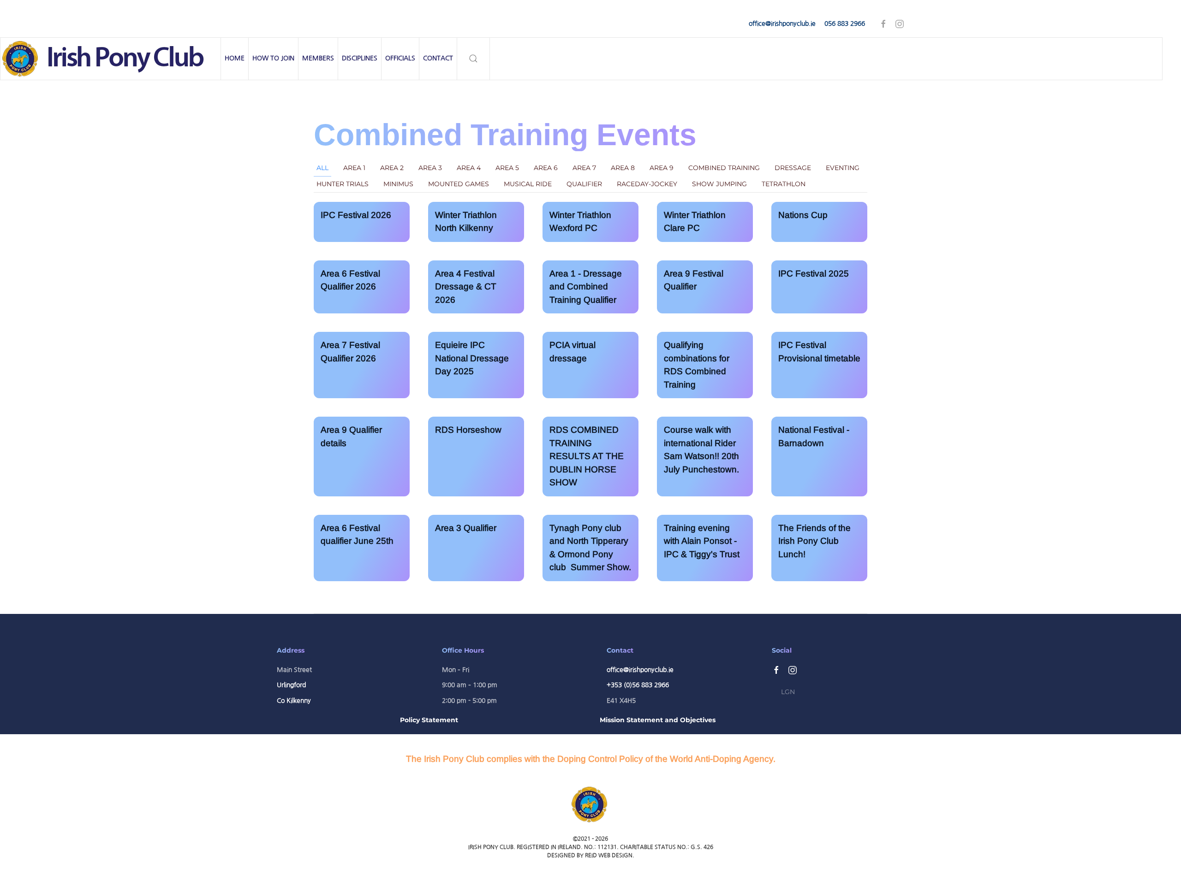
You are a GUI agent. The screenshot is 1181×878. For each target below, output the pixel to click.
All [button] (322, 168)
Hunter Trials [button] (342, 184)
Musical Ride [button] (528, 184)
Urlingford (291, 685)
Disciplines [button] (359, 58)
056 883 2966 (844, 23)
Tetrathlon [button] (783, 184)
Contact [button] (438, 58)
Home (235, 58)
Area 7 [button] (584, 168)
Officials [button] (400, 58)
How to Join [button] (273, 58)
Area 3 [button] (430, 168)
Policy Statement (429, 720)
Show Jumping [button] (719, 184)
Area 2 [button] (392, 168)
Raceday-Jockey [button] (647, 184)
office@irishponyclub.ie (782, 23)
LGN (788, 692)
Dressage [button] (793, 168)
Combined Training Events (505, 135)
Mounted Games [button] (458, 184)
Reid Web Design (608, 855)
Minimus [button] (398, 184)
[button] (473, 59)
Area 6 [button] (546, 168)
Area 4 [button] (469, 168)
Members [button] (318, 58)
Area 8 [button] (623, 168)
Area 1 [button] (354, 168)
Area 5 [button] (507, 168)
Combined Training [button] (724, 168)
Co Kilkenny (294, 700)
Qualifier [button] (584, 184)
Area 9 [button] (662, 168)
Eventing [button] (842, 168)
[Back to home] (110, 59)
